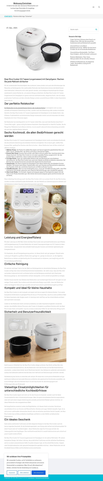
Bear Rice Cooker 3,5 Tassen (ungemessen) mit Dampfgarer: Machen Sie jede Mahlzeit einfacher (34, 80)
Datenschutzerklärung (42, 478)
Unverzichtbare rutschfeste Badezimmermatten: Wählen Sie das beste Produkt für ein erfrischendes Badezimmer (83, 47)
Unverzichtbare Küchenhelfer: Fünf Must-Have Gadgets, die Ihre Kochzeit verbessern (83, 53)
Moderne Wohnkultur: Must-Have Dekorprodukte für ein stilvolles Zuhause (82, 57)
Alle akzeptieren (38, 472)
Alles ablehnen (24, 472)
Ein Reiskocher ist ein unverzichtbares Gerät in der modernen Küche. (24, 108)
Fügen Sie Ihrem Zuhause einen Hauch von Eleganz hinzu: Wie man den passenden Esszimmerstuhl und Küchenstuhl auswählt (83, 41)
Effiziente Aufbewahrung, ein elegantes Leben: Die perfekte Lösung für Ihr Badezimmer (82, 63)
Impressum (31, 478)
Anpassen (12, 472)
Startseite (8, 16)
